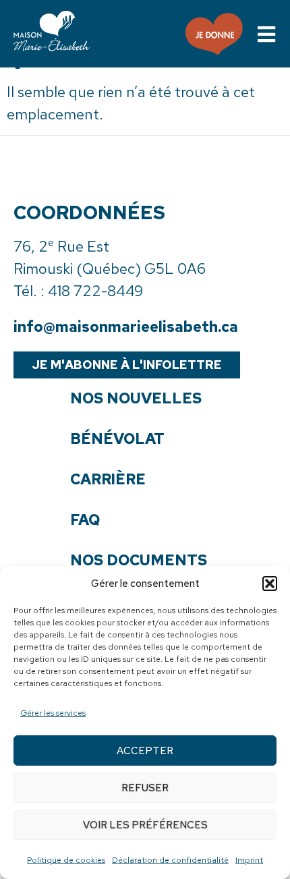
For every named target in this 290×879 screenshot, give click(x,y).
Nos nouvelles (136, 398)
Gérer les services (53, 713)
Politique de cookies (66, 860)
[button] (270, 583)
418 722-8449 (95, 291)
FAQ (85, 520)
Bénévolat (117, 439)
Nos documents (138, 560)
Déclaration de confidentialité (170, 860)
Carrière (108, 479)
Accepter (145, 751)
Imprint (249, 860)
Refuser (145, 788)
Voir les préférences (145, 825)
